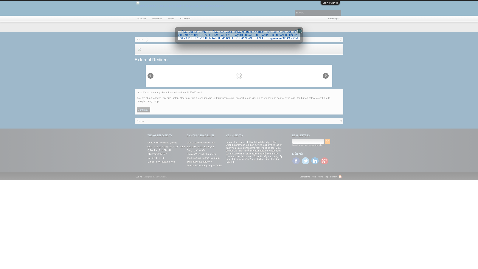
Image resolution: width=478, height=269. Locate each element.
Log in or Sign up (330, 3)
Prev (150, 76)
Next (326, 76)
